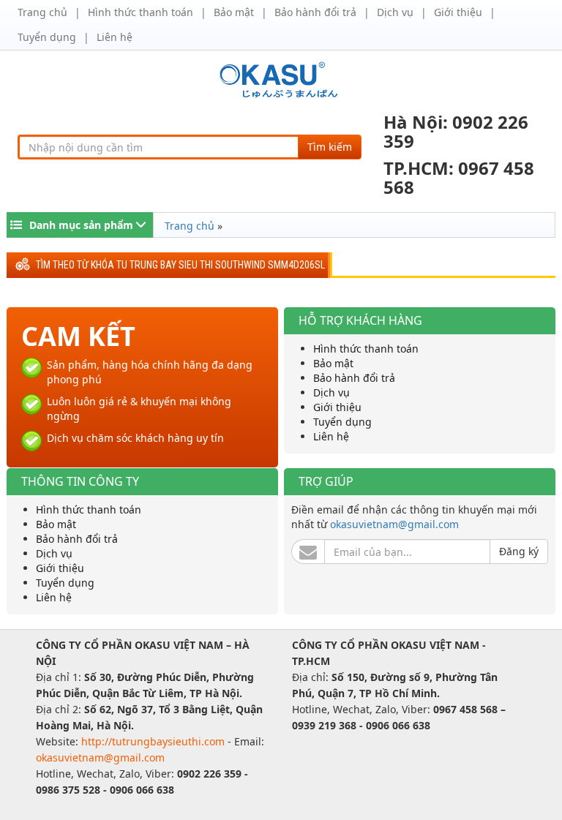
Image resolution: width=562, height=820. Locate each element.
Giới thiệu (458, 12)
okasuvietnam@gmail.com (394, 524)
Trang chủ (42, 12)
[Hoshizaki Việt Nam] (281, 79)
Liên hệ (114, 37)
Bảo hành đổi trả (315, 12)
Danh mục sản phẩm (81, 225)
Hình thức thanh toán (140, 12)
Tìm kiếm (329, 147)
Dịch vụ (395, 12)
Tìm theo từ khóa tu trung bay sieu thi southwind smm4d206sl (180, 265)
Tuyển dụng (47, 37)
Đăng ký (519, 551)
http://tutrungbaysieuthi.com (154, 741)
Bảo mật (234, 12)
